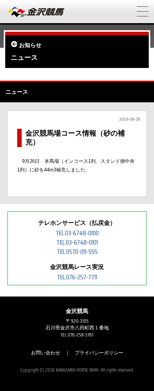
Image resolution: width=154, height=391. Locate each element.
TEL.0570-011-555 (77, 251)
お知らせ (30, 45)
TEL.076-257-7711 (77, 277)
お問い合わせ (45, 353)
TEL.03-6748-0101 (77, 242)
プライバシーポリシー (99, 353)
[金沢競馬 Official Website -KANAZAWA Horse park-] (36, 12)
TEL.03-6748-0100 (77, 233)
